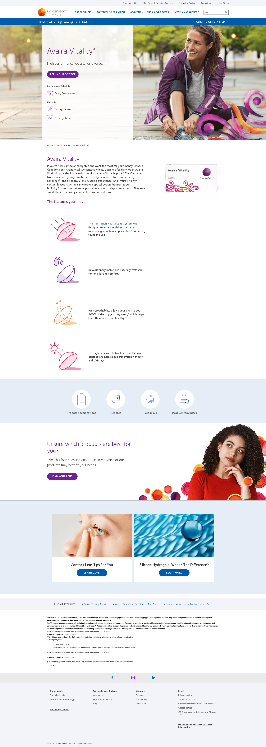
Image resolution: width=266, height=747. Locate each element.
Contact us (140, 703)
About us (139, 691)
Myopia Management (186, 12)
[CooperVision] (53, 12)
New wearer (98, 695)
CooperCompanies (84, 743)
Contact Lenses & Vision (111, 12)
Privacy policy (185, 695)
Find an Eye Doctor (187, 3)
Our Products (83, 12)
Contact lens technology (62, 699)
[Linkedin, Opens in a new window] (153, 678)
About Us (135, 12)
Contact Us (206, 3)
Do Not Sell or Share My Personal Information (195, 726)
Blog (95, 703)
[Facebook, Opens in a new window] (112, 678)
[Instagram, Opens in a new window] (133, 678)
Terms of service (186, 699)
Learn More (92, 572)
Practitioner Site (130, 3)
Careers (139, 695)
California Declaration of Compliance (196, 703)
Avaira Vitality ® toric (95, 604)
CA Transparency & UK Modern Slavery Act (197, 713)
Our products (56, 691)
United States (223, 3)
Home (50, 145)
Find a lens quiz (57, 695)
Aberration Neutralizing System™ (114, 223)
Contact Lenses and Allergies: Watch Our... (189, 604)
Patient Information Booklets (160, 3)
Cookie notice (185, 707)
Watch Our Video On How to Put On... (136, 604)
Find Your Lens (62, 476)
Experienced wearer (102, 699)
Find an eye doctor (59, 709)
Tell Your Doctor (63, 74)
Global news (141, 699)
